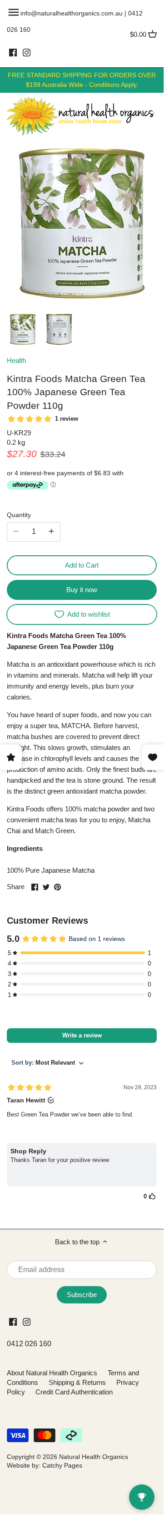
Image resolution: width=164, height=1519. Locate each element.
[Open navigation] (13, 12)
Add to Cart (82, 565)
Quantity (19, 515)
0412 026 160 (29, 1344)
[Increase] (51, 532)
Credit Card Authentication (74, 1392)
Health (16, 360)
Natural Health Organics (93, 1457)
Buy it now (81, 590)
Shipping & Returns (77, 1382)
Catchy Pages (62, 1465)
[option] (23, 329)
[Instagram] (26, 52)
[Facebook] (13, 52)
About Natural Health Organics (52, 1373)
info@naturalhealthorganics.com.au (71, 13)
